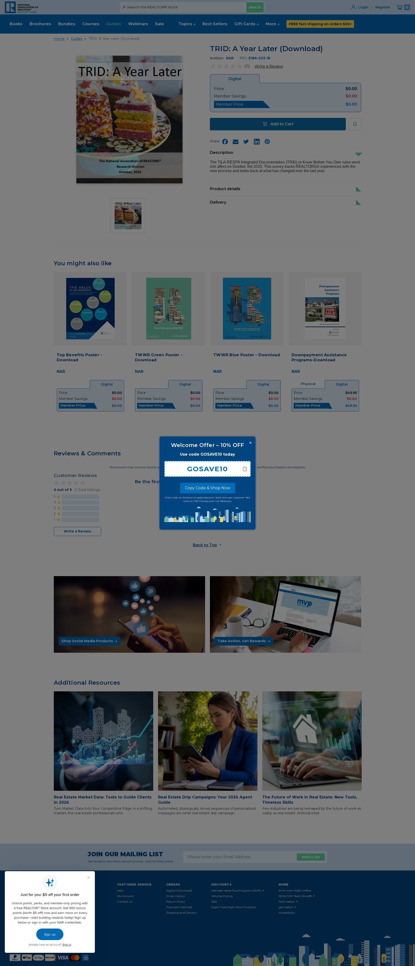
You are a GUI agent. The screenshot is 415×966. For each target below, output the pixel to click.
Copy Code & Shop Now (207, 488)
